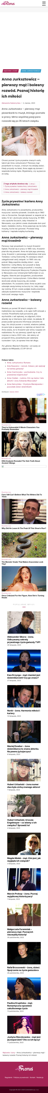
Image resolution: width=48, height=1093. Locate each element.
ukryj (32, 184)
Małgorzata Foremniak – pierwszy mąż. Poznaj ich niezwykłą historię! (20, 932)
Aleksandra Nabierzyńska (11, 103)
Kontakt (32, 1077)
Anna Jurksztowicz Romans (18, 363)
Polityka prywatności (21, 1077)
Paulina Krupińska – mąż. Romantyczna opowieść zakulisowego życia (20, 1006)
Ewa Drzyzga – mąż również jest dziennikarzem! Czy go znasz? (23, 676)
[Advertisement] (24, 39)
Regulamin (8, 1077)
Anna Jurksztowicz (31, 71)
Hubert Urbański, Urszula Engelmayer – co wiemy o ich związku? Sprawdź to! (22, 823)
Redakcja (40, 1077)
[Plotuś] (8, 3)
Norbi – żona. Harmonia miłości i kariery (23, 712)
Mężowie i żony (11, 71)
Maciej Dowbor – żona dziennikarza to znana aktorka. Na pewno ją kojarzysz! (23, 749)
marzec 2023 (14, 392)
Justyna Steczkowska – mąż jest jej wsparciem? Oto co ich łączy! (24, 1038)
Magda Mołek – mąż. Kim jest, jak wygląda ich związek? (24, 859)
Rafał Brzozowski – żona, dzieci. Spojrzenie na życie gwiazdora (23, 968)
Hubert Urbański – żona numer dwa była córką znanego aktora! (23, 785)
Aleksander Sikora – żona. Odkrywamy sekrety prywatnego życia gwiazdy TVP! (23, 639)
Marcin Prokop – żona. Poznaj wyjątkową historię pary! (22, 895)
